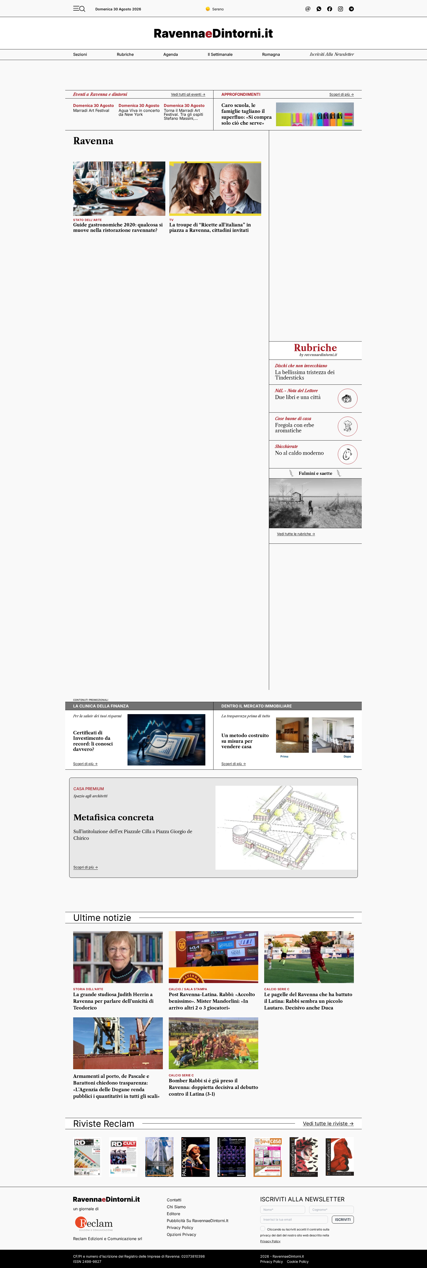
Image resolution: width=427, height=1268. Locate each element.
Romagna (271, 54)
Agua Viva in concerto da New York (139, 112)
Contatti (174, 1199)
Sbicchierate (286, 446)
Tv (171, 220)
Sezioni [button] (80, 54)
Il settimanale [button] (220, 54)
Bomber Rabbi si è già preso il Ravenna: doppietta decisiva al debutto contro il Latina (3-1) (213, 1087)
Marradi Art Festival (91, 110)
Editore (173, 1213)
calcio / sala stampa (188, 989)
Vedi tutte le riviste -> (328, 1123)
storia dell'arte (88, 989)
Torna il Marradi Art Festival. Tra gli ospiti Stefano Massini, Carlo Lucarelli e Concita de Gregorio (183, 114)
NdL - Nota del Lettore (296, 390)
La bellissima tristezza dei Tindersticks (305, 375)
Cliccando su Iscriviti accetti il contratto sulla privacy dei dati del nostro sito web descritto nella (294, 1235)
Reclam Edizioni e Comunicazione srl (107, 1238)
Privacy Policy (180, 1227)
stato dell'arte (87, 220)
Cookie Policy (298, 1261)
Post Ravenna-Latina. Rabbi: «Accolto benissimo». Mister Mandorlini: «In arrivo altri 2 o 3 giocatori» (212, 1001)
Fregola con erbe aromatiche (294, 428)
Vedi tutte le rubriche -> (296, 534)
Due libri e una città (298, 397)
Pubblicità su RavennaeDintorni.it (197, 1220)
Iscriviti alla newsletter (332, 54)
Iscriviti (343, 1219)
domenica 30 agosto (93, 105)
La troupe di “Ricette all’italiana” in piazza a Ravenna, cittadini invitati (210, 227)
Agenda (170, 54)
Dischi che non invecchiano (301, 365)
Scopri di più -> (341, 94)
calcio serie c (276, 989)
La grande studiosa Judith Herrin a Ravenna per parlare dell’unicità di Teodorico (113, 1001)
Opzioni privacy (181, 1234)
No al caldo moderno (299, 453)
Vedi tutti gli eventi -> (188, 94)
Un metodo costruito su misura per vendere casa (245, 741)
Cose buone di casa (293, 418)
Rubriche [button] (125, 54)
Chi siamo (176, 1206)
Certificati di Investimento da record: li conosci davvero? (93, 741)
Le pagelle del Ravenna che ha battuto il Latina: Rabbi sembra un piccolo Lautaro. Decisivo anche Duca (308, 1001)
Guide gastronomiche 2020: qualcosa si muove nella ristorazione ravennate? (118, 227)
